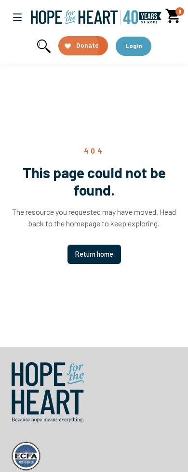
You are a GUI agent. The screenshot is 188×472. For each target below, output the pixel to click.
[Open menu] (17, 17)
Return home (94, 254)
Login (133, 46)
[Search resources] (44, 46)
